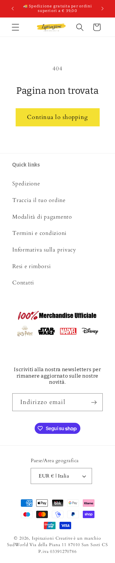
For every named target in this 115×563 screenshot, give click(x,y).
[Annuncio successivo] (102, 8)
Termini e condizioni (39, 233)
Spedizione (26, 183)
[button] (15, 27)
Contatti (23, 282)
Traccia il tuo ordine (39, 200)
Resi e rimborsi (31, 266)
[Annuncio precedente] (12, 8)
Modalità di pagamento (42, 216)
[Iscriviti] (94, 402)
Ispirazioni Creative (52, 538)
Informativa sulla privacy (44, 249)
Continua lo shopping (57, 117)
